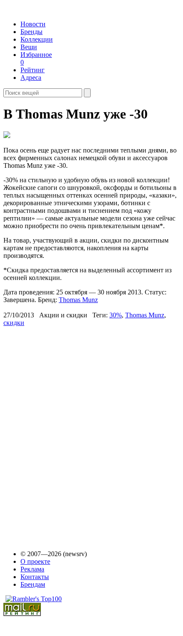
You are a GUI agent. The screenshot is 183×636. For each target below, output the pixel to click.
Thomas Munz (78, 299)
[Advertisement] (68, 434)
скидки (13, 322)
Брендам (32, 584)
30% (115, 315)
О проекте (35, 561)
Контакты (34, 576)
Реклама (32, 569)
